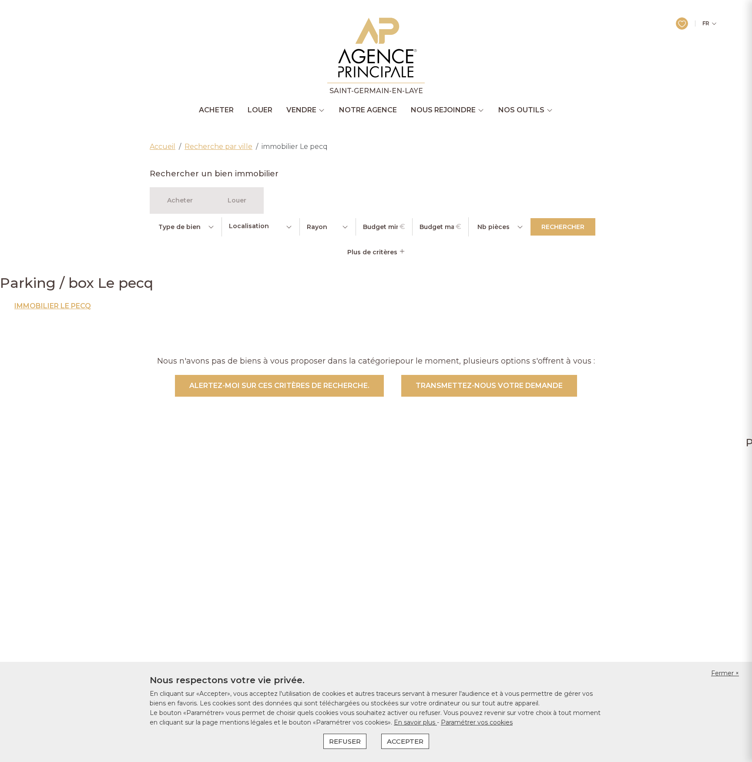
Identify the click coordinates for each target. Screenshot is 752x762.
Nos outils (521, 110)
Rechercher (562, 227)
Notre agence (368, 110)
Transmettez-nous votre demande (489, 385)
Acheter (216, 110)
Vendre (301, 110)
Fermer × (725, 673)
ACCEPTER (405, 741)
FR (705, 23)
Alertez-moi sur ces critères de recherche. (279, 385)
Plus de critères (373, 252)
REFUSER (345, 741)
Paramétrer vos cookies (477, 722)
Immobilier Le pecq (52, 306)
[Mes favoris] (682, 23)
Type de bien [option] (179, 227)
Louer (260, 110)
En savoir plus (415, 722)
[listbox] (186, 226)
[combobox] (260, 226)
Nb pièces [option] (493, 227)
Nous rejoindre (443, 110)
